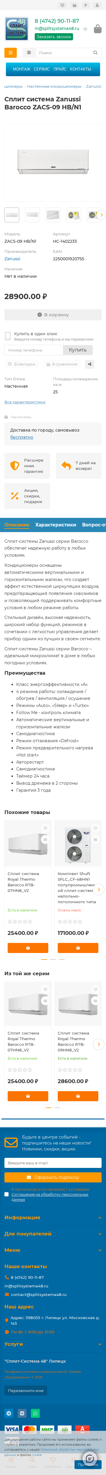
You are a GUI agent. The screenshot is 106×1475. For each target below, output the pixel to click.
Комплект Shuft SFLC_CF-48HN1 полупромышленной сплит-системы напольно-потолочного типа (77, 887)
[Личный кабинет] (97, 5)
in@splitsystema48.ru (57, 28)
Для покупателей (28, 1234)
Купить (78, 350)
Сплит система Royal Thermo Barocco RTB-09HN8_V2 (73, 1041)
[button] (4, 215)
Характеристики (55, 525)
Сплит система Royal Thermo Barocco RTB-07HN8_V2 (23, 882)
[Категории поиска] (29, 53)
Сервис (42, 69)
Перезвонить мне (26, 1390)
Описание (16, 525)
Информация (22, 1217)
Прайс (60, 69)
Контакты (80, 69)
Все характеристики (24, 402)
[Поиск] (95, 53)
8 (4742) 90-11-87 (57, 21)
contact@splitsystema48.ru (39, 1294)
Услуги (13, 1344)
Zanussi (94, 86)
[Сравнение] (74, 5)
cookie (37, 1455)
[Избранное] (62, 5)
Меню (12, 1250)
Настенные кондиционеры (54, 86)
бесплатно (21, 437)
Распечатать (21, 417)
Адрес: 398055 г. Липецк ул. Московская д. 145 (55, 1320)
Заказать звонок (54, 36)
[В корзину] (28, 948)
